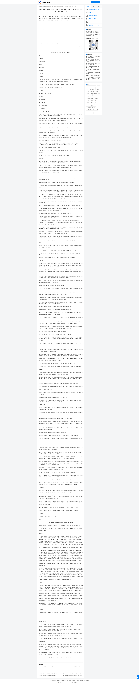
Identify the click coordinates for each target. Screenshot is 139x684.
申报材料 (88, 102)
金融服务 (92, 111)
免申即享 (92, 91)
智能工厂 (88, 100)
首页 (39, 6)
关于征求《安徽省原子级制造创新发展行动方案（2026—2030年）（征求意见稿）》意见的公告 (49, 676)
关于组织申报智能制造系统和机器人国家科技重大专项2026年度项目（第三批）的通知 (93, 78)
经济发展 (93, 107)
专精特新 (88, 86)
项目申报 (96, 111)
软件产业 (88, 111)
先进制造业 (88, 91)
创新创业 (88, 93)
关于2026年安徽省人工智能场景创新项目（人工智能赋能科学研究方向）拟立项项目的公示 (93, 60)
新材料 (92, 98)
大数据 (99, 93)
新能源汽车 (96, 98)
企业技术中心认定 (92, 89)
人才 (87, 89)
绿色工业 (94, 109)
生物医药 (96, 100)
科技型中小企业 (93, 105)
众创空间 (97, 89)
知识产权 (96, 102)
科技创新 (88, 105)
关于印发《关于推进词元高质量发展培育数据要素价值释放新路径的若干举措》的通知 (49, 671)
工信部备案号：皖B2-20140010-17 (77, 682)
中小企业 (98, 86)
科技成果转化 (89, 107)
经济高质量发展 (89, 109)
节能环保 (98, 109)
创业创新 (96, 91)
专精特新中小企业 (93, 86)
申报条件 (92, 102)
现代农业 (92, 100)
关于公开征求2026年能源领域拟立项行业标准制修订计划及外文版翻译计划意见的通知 (49, 674)
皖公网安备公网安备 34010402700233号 (64, 682)
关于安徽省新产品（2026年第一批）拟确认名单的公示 (72, 666)
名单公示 (95, 93)
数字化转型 (88, 98)
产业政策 (42, 6)
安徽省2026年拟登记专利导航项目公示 (93, 75)
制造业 (92, 93)
